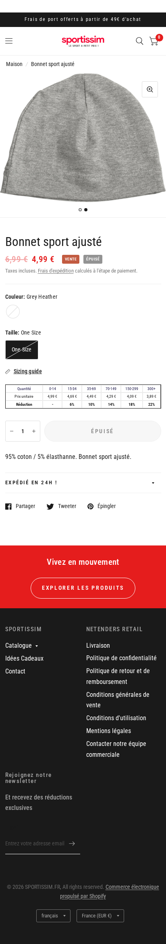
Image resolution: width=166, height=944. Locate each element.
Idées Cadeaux (24, 658)
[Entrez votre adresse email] (72, 843)
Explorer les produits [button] (83, 588)
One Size (22, 349)
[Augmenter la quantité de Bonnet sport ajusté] (34, 431)
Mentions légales (108, 731)
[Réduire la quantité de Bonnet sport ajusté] (12, 431)
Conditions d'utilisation (116, 718)
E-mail (12, 827)
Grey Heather (13, 311)
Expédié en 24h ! (31, 482)
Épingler (107, 506)
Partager (25, 506)
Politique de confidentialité (121, 658)
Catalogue (18, 645)
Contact (15, 671)
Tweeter (67, 506)
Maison (14, 64)
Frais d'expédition (56, 271)
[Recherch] (139, 41)
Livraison (98, 645)
